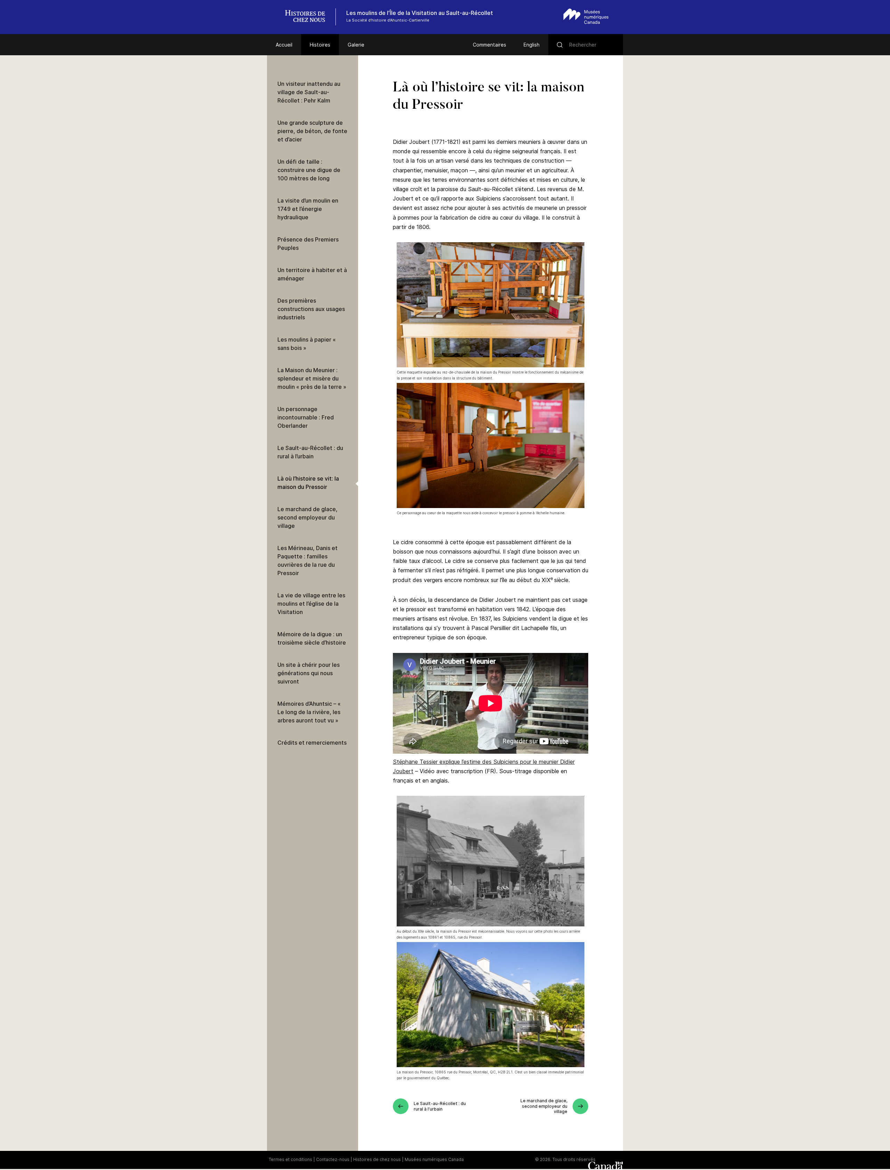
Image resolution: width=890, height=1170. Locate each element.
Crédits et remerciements (312, 742)
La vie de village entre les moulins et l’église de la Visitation (311, 603)
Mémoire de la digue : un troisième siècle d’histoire (311, 638)
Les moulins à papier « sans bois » (306, 343)
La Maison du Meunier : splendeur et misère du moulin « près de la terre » (311, 378)
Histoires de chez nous (377, 1159)
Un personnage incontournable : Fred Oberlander (305, 417)
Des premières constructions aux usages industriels (311, 309)
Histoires (320, 45)
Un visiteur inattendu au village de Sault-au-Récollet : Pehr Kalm (308, 92)
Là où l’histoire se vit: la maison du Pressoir (308, 482)
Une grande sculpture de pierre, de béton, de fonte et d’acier (312, 131)
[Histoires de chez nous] (309, 16)
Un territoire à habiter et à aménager (312, 274)
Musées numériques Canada (434, 1159)
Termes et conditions (290, 1159)
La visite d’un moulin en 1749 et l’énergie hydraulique (307, 209)
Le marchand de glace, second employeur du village (307, 517)
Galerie (356, 45)
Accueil (284, 45)
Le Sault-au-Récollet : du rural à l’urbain (310, 452)
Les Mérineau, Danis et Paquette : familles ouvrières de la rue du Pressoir (307, 560)
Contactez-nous (332, 1159)
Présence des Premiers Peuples (308, 243)
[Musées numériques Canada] (586, 16)
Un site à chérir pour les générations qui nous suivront (308, 673)
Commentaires (489, 45)
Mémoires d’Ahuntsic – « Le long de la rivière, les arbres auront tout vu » (309, 712)
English (532, 45)
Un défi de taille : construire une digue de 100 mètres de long (308, 170)
